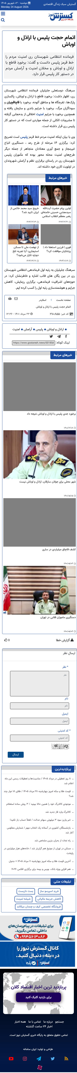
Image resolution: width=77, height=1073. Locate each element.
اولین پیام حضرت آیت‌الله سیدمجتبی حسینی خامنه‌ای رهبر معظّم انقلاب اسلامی (56, 212)
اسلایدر (42, 300)
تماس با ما (34, 1021)
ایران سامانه (29, 1049)
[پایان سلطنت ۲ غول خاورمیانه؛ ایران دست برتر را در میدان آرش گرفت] (60, 336)
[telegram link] (38, 1057)
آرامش (28, 329)
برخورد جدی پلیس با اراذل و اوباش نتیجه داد (51, 414)
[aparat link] (39, 1067)
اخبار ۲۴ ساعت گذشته (39, 1026)
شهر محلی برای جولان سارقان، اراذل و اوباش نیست (47, 482)
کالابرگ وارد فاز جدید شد (58, 812)
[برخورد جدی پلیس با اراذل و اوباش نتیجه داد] (39, 386)
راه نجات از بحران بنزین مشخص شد (53, 841)
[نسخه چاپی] (9, 298)
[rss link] (66, 1057)
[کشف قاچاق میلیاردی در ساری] (39, 522)
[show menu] (3, 14)
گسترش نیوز (22, 1035)
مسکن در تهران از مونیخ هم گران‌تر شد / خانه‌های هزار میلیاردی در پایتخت (38, 851)
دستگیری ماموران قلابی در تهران (58, 618)
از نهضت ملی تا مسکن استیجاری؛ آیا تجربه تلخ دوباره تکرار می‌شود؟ (25, 251)
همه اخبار (20, 1021)
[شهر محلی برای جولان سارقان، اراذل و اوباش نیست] (39, 454)
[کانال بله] (37, 954)
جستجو (59, 1021)
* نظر (65, 667)
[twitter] (52, 336)
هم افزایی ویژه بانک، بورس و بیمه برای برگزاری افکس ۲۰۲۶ (41, 869)
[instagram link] (24, 1057)
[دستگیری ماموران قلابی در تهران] (39, 590)
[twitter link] (52, 1057)
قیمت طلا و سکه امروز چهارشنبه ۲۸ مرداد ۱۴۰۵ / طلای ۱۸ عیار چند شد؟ (38, 793)
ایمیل (65, 714)
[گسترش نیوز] (61, 17)
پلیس (23, 137)
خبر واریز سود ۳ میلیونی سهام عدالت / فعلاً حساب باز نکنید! (40, 820)
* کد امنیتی (64, 731)
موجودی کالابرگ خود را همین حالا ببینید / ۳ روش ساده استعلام (38, 804)
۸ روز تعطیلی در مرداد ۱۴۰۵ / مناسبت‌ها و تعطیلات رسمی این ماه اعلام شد (39, 781)
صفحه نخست (63, 300)
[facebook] (67, 336)
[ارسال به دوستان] (16, 298)
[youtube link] (10, 1057)
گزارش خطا (63, 640)
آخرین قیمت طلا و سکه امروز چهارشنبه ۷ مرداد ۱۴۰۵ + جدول (40, 861)
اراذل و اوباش (55, 329)
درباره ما (48, 1021)
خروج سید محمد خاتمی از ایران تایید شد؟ (24, 210)
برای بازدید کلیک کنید (38, 997)
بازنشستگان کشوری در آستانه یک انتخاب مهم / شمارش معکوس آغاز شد (40, 830)
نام (66, 698)
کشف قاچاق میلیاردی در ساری (59, 550)
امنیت (39, 114)
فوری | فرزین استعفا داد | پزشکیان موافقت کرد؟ (57, 249)
